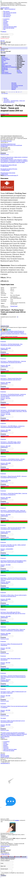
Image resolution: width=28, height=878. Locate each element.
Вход (2, 9)
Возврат (5, 745)
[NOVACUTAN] (9, 69)
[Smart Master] (9, 72)
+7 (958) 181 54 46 (5, 854)
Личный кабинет (5, 756)
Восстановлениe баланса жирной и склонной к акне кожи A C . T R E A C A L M (13, 334)
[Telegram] (10, 329)
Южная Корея (4, 145)
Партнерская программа (9, 12)
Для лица (16, 145)
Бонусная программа (8, 750)
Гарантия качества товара (10, 749)
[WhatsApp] (7, 329)
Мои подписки (7, 15)
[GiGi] (9, 61)
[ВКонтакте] (1, 329)
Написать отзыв (5, 326)
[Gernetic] (9, 60)
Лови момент (14, 331)
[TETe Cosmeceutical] (9, 73)
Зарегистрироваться (9, 9)
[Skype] (8, 329)
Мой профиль (6, 14)
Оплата (5, 742)
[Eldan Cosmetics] (9, 59)
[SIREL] (9, 70)
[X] (4, 329)
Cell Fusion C (11, 145)
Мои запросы (6, 16)
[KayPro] (9, 64)
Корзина (3, 754)
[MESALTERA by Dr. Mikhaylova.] (9, 67)
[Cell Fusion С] (9, 58)
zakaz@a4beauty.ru (5, 763)
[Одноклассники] (2, 329)
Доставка (5, 744)
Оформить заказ (5, 755)
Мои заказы (6, 11)
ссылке (17, 820)
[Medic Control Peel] (9, 65)
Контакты (5, 746)
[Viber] (5, 329)
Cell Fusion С (8, 332)
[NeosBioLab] (9, 68)
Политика (5, 748)
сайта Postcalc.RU (5, 846)
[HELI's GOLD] (9, 63)
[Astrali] (9, 56)
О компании (6, 741)
